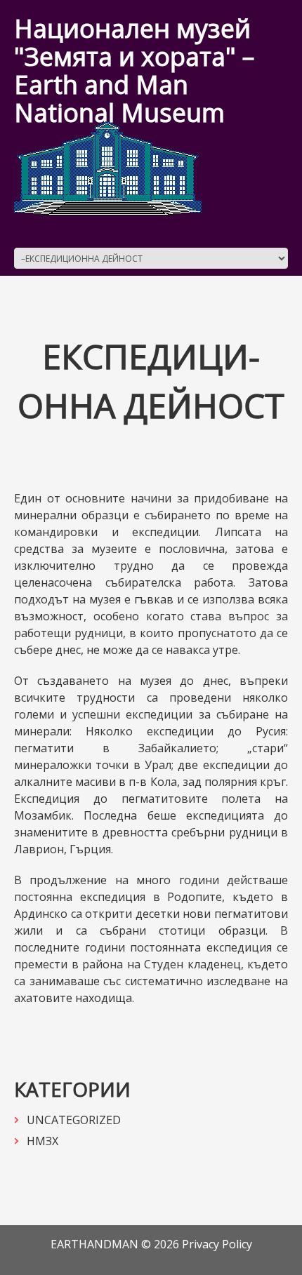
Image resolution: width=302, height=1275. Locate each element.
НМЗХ (42, 1141)
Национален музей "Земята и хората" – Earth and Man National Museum (134, 70)
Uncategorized (74, 1120)
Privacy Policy (217, 1244)
